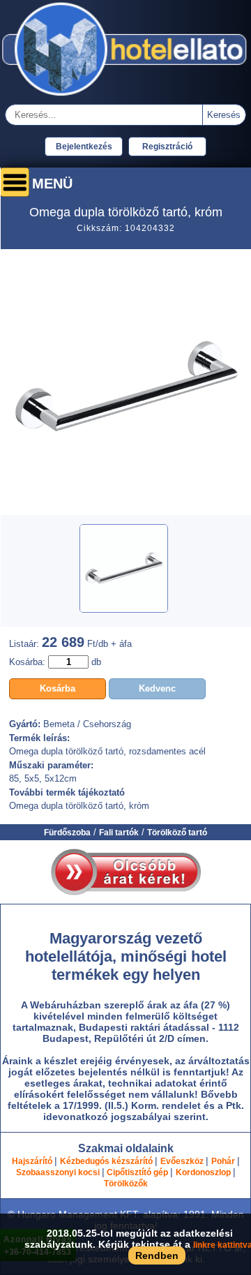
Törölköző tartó (177, 832)
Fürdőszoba (67, 832)
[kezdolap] (125, 97)
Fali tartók (119, 832)
